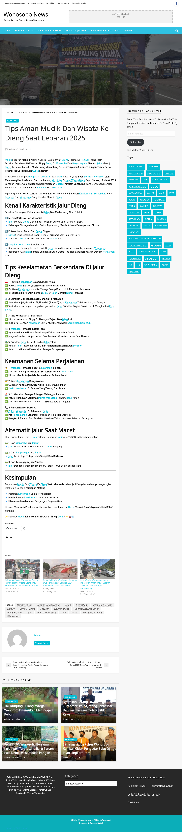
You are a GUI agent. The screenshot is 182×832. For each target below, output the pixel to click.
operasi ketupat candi (86, 608)
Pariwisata (134, 232)
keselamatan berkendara (92, 193)
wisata (33, 484)
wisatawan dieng (92, 612)
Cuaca (39, 231)
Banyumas (133, 180)
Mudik (8, 159)
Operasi (60, 183)
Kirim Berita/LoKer (24, 30)
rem (19, 285)
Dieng (49, 163)
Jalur (68, 180)
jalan (46, 212)
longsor (77, 345)
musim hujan (161, 225)
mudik (20, 484)
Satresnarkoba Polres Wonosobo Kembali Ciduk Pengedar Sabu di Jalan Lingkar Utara (86, 748)
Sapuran (166, 258)
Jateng (132, 206)
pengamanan (14, 612)
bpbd (145, 180)
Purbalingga (135, 258)
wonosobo (13, 616)
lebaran (44, 608)
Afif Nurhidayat (136, 166)
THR (63, 612)
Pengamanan (20, 414)
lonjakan (34, 176)
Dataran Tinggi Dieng (48, 604)
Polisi (45, 411)
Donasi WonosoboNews (49, 30)
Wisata (75, 180)
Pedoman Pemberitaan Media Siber (146, 777)
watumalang (150, 265)
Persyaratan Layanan (162, 785)
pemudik (85, 159)
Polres (87, 176)
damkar (150, 193)
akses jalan (153, 166)
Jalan (46, 342)
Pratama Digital (96, 823)
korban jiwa (134, 219)
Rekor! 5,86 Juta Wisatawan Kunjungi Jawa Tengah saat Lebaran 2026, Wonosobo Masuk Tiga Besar (60, 583)
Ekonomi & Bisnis (79, 3)
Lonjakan (13, 244)
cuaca (35, 170)
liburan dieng (61, 608)
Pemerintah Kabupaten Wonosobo (145, 238)
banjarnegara (24, 604)
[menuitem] (7, 30)
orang (65, 159)
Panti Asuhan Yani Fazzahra (105, 30)
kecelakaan (73, 322)
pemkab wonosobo (137, 245)
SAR (130, 265)
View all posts (41, 643)
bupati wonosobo (137, 186)
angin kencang (136, 173)
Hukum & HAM (63, 3)
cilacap (154, 186)
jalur (99, 163)
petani (168, 245)
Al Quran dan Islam (36, 3)
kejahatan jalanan (102, 604)
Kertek (147, 212)
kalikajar (144, 206)
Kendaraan (24, 244)
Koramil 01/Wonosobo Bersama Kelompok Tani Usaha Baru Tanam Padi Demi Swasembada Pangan (29, 748)
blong (8, 309)
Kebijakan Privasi (137, 785)
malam (53, 238)
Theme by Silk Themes (16, 828)
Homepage (9, 112)
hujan (171, 193)
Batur (38, 452)
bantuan (169, 173)
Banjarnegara (79, 163)
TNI (138, 265)
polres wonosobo (46, 612)
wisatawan (59, 187)
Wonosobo (22, 112)
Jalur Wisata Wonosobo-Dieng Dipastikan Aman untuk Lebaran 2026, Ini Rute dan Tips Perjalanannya (95, 584)
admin (12, 149)
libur (60, 176)
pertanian (156, 245)
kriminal (149, 219)
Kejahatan (46, 367)
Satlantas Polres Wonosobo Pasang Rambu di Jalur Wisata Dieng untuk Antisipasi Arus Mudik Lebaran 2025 (21, 583)
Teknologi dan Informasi (15, 3)
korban (158, 212)
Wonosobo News (26, 14)
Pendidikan (50, 3)
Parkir (11, 388)
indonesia (144, 199)
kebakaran (157, 206)
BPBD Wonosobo (160, 180)
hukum (132, 199)
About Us (128, 30)
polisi (29, 612)
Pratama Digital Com (76, 30)
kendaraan (45, 176)
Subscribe (135, 142)
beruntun (85, 322)
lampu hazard (27, 608)
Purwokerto (151, 258)
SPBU (45, 292)
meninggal (134, 225)
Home (7, 30)
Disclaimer (133, 802)
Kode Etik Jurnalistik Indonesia (144, 794)
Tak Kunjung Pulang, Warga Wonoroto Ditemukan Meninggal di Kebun (29, 710)
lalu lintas (56, 180)
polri (163, 252)
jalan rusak (159, 199)
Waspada (15, 328)
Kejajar (35, 443)
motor (147, 225)
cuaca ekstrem (135, 193)
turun (23, 238)
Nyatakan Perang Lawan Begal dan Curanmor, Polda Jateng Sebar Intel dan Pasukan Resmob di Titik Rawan (88, 708)
